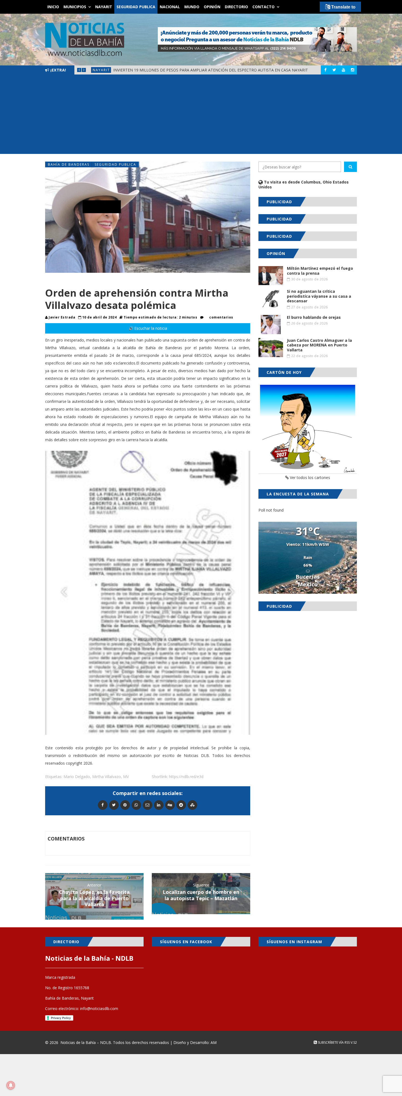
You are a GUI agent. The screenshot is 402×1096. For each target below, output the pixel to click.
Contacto (263, 6)
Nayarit (103, 6)
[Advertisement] (201, 115)
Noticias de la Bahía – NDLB (85, 1042)
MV (126, 776)
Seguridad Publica (135, 6)
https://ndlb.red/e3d (186, 776)
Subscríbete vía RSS (333, 1042)
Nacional (170, 6)
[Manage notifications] (10, 1085)
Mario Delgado (76, 776)
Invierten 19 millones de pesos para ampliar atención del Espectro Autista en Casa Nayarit (210, 70)
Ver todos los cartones (309, 477)
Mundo (191, 6)
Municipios (74, 6)
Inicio (53, 6)
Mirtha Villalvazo (106, 776)
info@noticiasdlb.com (99, 1008)
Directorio (236, 6)
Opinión (212, 6)
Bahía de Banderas (68, 164)
